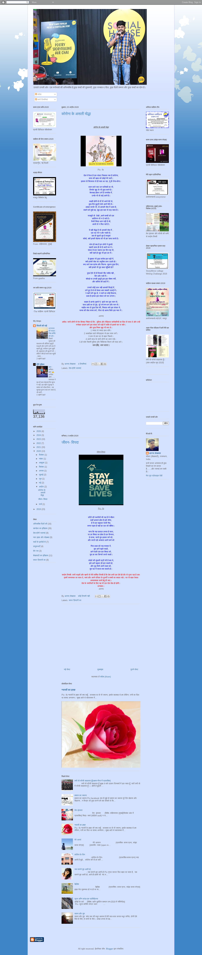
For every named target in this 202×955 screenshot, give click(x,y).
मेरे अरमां (77, 840)
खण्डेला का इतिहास (40, 528)
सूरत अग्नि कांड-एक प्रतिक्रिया (86, 899)
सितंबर (42, 467)
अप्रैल (41, 486)
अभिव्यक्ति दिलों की (40, 524)
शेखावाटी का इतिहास (40, 555)
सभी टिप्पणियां (42, 99)
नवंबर (41, 459)
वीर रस (36, 551)
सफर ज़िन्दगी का (75, 600)
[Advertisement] (101, 403)
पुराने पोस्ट (134, 669)
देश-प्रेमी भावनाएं (75, 368)
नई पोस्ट (67, 669)
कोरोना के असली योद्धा (76, 114)
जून (40, 479)
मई (40, 483)
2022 (39, 443)
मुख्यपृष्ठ (100, 669)
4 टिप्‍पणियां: (82, 364)
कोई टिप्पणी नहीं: (84, 596)
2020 (39, 451)
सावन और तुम (79, 913)
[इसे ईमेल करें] (93, 364)
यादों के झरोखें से (39, 542)
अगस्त (41, 471)
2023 (39, 439)
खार (50, 367)
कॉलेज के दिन (79, 854)
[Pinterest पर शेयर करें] (105, 364)
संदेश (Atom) (105, 676)
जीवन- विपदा (70, 442)
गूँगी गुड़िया (40, 364)
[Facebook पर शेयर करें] (102, 364)
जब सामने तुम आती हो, (82, 869)
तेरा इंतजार (78, 810)
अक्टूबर (42, 462)
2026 (39, 431)
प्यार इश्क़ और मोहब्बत (41, 537)
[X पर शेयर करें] (99, 364)
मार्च (40, 504)
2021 (39, 447)
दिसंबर (42, 455)
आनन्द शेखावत (155, 453)
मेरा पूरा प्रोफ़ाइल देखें (154, 475)
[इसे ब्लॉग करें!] (96, 364)
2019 (39, 509)
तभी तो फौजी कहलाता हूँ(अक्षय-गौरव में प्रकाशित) (92, 780)
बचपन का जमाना (80, 795)
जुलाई (41, 474)
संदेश (39, 94)
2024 (39, 435)
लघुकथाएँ (36, 546)
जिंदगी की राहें (41, 325)
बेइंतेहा (76, 884)
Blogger (109, 949)
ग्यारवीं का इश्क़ (68, 689)
